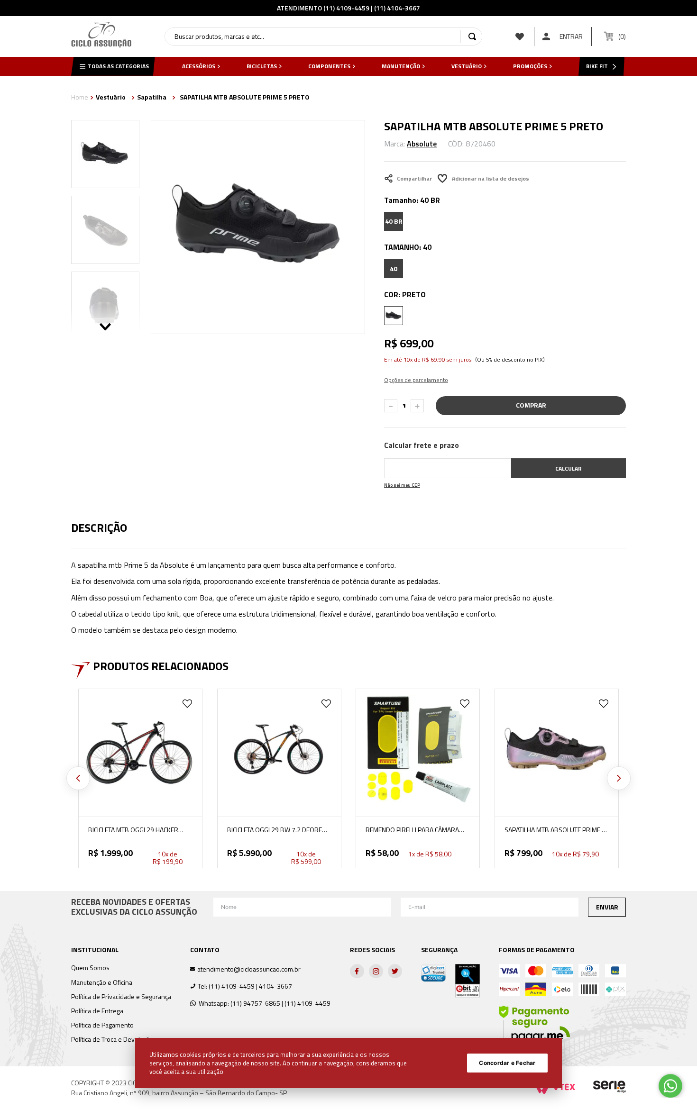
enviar (607, 907)
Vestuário (111, 97)
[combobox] (323, 36)
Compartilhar (414, 178)
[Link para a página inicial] (79, 97)
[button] (393, 221)
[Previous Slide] (78, 778)
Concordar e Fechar (507, 1062)
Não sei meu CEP (402, 485)
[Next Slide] (619, 778)
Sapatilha (151, 97)
